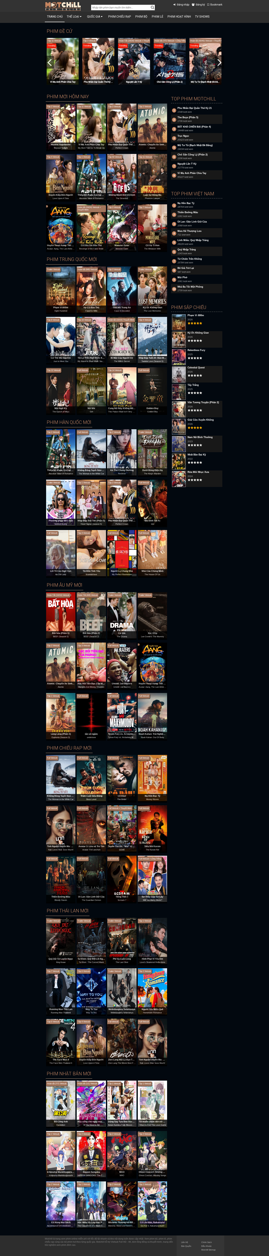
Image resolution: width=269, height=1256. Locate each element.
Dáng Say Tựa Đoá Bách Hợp (123, 1121)
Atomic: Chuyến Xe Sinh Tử (153, 144)
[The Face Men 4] (60, 1041)
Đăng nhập (183, 4)
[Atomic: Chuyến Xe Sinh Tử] (152, 126)
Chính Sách (206, 1242)
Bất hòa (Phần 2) (91, 633)
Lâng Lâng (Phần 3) (61, 734)
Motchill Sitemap (208, 1250)
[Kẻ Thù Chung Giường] (122, 452)
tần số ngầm (91, 734)
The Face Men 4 (61, 1059)
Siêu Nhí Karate (152, 846)
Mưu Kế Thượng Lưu (189, 231)
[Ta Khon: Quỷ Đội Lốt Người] (91, 940)
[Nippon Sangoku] (91, 1154)
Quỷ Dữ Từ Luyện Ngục (60, 959)
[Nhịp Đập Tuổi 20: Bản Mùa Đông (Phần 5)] (152, 340)
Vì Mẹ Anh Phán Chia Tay (91, 144)
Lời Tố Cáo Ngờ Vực (61, 571)
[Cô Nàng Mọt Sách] (60, 1204)
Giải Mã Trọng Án (122, 307)
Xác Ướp (152, 633)
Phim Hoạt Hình (179, 16)
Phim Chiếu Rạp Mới (69, 748)
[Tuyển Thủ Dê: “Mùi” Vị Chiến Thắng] (122, 828)
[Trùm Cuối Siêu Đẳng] (91, 778)
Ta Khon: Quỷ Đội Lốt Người (92, 959)
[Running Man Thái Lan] (60, 991)
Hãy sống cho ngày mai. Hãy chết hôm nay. (100, 1121)
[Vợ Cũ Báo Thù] (91, 289)
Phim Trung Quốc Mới (72, 259)
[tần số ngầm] (91, 716)
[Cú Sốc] (122, 615)
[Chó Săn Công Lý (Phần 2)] (63, 61)
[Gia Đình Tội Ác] (152, 502)
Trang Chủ (55, 16)
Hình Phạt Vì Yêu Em (152, 959)
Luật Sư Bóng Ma (152, 195)
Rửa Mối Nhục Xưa (198, 472)
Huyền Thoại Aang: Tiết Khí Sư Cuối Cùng (68, 245)
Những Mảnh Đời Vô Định (122, 195)
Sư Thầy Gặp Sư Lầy (152, 896)
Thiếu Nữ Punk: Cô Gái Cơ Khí (93, 195)
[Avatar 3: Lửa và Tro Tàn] (91, 828)
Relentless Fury (196, 350)
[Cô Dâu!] (122, 778)
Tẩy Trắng (193, 385)
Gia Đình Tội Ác (152, 520)
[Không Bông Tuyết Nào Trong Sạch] (91, 452)
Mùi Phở (182, 277)
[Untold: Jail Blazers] (122, 665)
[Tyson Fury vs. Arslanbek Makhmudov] (122, 716)
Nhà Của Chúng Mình (152, 571)
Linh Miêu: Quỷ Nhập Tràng (193, 240)
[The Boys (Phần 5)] (170, 61)
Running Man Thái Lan (60, 1009)
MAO (121, 1172)
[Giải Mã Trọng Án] (122, 289)
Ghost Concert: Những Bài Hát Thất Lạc (159, 1172)
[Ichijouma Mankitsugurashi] (60, 1154)
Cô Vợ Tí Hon (152, 245)
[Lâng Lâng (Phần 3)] (60, 716)
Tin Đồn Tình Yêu (91, 571)
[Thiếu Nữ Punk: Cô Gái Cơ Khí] (91, 177)
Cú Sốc (122, 633)
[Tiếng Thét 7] (122, 878)
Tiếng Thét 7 (122, 896)
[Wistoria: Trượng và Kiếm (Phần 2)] (122, 1204)
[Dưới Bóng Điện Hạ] (152, 452)
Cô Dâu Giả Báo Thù (91, 245)
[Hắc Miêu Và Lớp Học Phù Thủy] (91, 1204)
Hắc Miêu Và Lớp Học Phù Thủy (94, 1222)
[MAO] (122, 1154)
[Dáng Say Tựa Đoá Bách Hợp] (122, 1103)
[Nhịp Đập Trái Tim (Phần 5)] (91, 502)
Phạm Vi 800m (60, 307)
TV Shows (202, 16)
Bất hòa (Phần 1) (60, 633)
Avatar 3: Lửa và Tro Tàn (91, 846)
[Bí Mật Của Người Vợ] (122, 340)
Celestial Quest (196, 367)
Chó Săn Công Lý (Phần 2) (63, 82)
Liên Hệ (184, 1242)
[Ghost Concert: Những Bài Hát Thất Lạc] (152, 1154)
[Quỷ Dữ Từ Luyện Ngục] (60, 940)
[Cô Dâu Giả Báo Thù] (91, 227)
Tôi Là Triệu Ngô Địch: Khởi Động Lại (97, 358)
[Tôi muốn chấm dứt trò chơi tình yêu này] (152, 1103)
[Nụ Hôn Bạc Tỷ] (152, 778)
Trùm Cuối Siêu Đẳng (91, 796)
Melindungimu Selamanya (122, 1009)
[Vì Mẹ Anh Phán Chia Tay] (91, 126)
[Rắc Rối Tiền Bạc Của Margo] (91, 665)
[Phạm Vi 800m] (60, 289)
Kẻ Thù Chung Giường (122, 470)
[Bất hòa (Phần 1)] (60, 615)
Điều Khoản (206, 1246)
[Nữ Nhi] (91, 390)
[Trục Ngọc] (205, 61)
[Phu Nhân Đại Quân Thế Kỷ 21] (122, 126)
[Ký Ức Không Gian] (152, 289)
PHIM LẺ (157, 16)
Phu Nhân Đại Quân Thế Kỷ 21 (123, 144)
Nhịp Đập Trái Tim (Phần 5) (91, 520)
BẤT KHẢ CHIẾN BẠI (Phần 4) (134, 82)
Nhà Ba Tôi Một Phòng (190, 286)
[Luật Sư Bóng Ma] (152, 177)
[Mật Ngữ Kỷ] (60, 390)
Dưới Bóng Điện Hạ (152, 470)
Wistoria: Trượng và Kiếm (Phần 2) (126, 1222)
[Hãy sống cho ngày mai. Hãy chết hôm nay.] (91, 1103)
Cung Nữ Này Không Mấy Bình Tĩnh (126, 408)
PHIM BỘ (141, 16)
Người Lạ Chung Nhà (122, 571)
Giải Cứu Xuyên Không (201, 419)
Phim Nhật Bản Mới (69, 1073)
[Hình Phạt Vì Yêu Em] (152, 940)
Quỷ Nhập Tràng (187, 249)
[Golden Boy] (152, 390)
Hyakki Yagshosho (60, 144)
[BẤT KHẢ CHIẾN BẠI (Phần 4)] (134, 61)
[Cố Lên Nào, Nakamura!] (152, 1204)
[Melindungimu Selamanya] (122, 991)
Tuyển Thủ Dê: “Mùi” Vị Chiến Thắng (126, 846)
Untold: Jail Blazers (122, 683)
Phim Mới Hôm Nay (68, 96)
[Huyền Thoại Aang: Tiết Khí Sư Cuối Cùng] (60, 227)
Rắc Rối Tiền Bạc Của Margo (92, 683)
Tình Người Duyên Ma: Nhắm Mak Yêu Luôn (69, 846)
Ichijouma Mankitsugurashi (61, 1172)
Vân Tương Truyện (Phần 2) (203, 402)
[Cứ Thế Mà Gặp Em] (60, 340)
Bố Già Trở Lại (186, 268)
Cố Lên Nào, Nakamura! (152, 1222)
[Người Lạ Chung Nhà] (122, 553)
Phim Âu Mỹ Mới (64, 585)
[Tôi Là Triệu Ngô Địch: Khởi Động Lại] (91, 340)
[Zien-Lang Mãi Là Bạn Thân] (122, 1041)
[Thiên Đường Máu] (60, 878)
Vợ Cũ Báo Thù (91, 307)
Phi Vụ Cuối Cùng (122, 959)
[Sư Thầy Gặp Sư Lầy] (152, 878)
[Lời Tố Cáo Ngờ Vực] (60, 553)
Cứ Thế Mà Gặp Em (61, 358)
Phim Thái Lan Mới (68, 910)
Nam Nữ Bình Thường (200, 437)
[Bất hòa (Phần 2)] (91, 615)
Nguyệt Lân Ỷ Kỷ (187, 163)
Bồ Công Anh (61, 1121)
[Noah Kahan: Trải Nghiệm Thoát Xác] (152, 716)
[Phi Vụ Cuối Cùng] (122, 940)
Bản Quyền (186, 1246)
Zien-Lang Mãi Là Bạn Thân (122, 1059)
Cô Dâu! (122, 796)
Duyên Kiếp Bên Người (61, 195)
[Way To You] (91, 991)
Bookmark (216, 4)
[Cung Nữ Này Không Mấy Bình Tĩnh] (122, 390)
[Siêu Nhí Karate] (152, 828)
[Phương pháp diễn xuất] (60, 502)
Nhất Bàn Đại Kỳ (197, 454)
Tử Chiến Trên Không (190, 259)
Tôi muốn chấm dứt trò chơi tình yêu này (160, 1121)
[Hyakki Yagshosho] (60, 126)
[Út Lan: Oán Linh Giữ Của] (91, 878)
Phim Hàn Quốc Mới (69, 422)
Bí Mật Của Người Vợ (122, 358)
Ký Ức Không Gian (152, 307)
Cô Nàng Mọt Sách (60, 1222)
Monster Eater (122, 245)
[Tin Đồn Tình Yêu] (91, 553)
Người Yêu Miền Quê (152, 1009)
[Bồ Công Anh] (60, 1103)
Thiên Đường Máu (60, 896)
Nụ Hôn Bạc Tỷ (152, 796)
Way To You (91, 1009)
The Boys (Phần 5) (170, 82)
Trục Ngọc (205, 82)
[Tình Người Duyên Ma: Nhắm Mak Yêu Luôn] (60, 828)
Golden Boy (152, 408)
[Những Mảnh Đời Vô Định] (122, 177)
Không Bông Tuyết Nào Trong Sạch (96, 470)
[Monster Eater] (122, 227)
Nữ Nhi (91, 408)
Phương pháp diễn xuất (61, 520)
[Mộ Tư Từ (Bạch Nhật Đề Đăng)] (98, 61)
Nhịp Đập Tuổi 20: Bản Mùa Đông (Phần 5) (160, 358)
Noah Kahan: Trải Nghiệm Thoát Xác (157, 734)
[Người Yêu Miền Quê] (152, 991)
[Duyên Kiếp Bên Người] (60, 177)
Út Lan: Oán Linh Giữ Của (91, 896)
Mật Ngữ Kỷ (61, 408)
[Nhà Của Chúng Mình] (152, 553)
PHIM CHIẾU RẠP (119, 16)
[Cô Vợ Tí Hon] (152, 227)
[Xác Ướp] (152, 615)
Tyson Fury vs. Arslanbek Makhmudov (128, 734)
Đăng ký (200, 4)
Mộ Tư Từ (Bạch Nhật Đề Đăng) (99, 82)
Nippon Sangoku (91, 1172)
